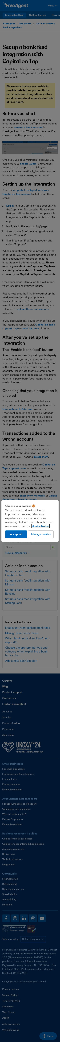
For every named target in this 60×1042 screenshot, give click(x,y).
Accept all (16, 534)
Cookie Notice (40, 525)
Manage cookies (41, 534)
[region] (29, 521)
